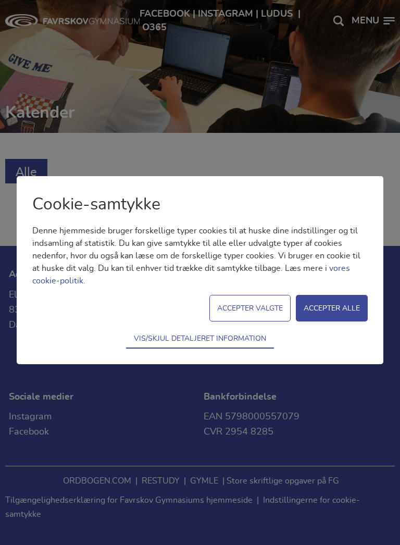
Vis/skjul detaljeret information (200, 338)
